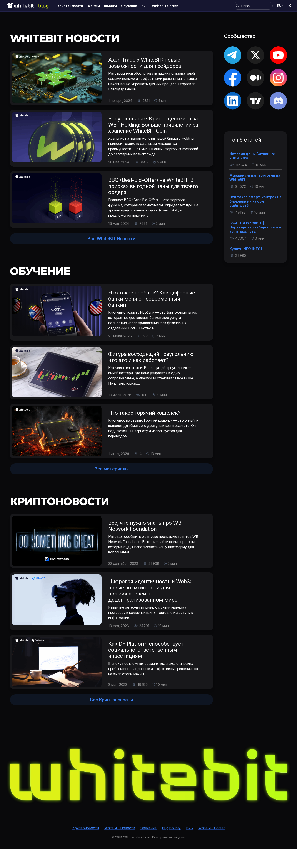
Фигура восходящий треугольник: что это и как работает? (150, 357)
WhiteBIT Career (211, 828)
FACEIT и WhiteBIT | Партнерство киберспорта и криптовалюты (255, 227)
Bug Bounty (171, 828)
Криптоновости (85, 828)
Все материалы (111, 469)
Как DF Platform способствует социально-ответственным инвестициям (146, 650)
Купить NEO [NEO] (245, 249)
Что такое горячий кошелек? (144, 413)
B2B (189, 828)
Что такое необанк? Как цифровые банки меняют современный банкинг (151, 298)
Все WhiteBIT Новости (111, 238)
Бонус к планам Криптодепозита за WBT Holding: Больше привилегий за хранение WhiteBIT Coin (153, 124)
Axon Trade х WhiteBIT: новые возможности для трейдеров (144, 63)
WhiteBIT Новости (119, 828)
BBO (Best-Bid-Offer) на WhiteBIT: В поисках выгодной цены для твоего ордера (153, 186)
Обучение (148, 828)
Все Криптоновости (111, 699)
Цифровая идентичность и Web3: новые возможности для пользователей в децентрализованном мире (149, 590)
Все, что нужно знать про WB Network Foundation (144, 526)
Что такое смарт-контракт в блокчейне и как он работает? (255, 201)
